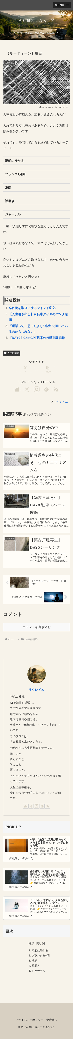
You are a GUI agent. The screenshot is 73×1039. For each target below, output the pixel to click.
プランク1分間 (41, 955)
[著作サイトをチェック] (17, 389)
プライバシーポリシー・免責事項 (37, 1019)
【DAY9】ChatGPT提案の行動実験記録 (37, 337)
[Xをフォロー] (27, 389)
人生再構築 (13, 353)
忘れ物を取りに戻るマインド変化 (32, 308)
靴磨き (36, 965)
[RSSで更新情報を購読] (56, 389)
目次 (31, 943)
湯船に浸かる (40, 950)
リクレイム (36, 689)
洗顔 (34, 960)
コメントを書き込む (37, 627)
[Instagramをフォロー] (36, 389)
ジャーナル (38, 970)
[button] (47, 369)
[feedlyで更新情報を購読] (46, 389)
